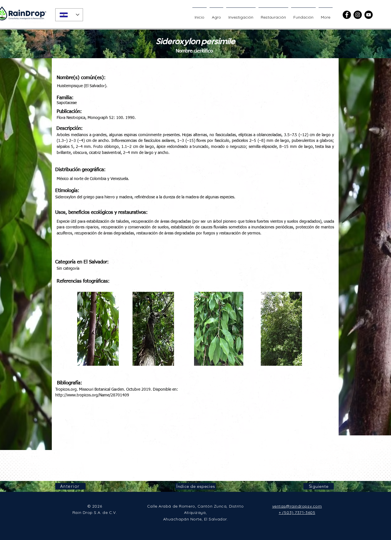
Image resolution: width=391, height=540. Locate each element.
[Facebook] (347, 15)
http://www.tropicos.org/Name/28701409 (92, 395)
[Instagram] (358, 15)
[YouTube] (368, 15)
